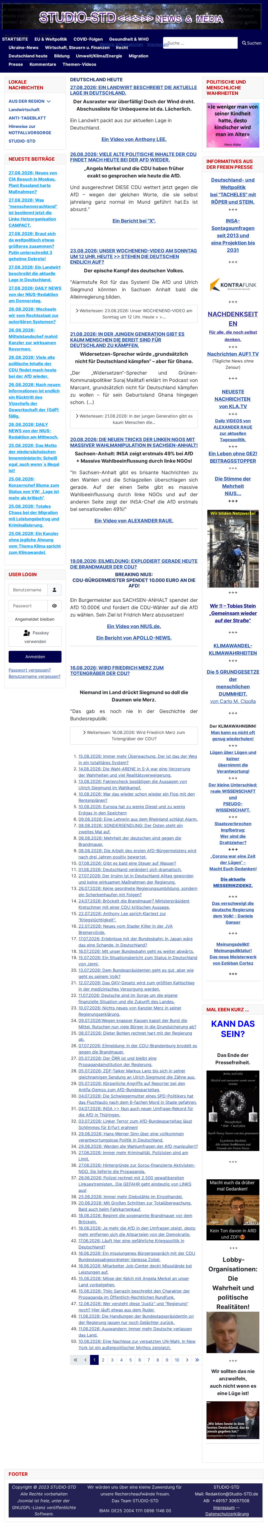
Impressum (224, 1507)
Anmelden (35, 656)
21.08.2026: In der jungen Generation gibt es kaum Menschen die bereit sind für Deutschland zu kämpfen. (127, 339)
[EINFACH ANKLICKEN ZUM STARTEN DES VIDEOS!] (232, 1111)
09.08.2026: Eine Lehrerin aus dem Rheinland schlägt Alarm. (138, 819)
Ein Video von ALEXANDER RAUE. (134, 521)
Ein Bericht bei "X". (134, 221)
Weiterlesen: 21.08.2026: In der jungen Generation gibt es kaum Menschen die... (135, 419)
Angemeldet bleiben (34, 619)
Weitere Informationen (121, 44)
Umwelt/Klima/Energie (99, 55)
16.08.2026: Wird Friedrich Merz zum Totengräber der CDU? (117, 670)
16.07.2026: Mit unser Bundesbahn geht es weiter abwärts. (136, 951)
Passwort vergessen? (30, 670)
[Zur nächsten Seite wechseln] (187, 1360)
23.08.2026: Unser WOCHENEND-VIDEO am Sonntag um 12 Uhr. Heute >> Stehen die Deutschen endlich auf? (133, 256)
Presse (16, 64)
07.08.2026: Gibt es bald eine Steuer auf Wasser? (127, 863)
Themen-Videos (79, 64)
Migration (138, 55)
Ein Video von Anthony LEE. (134, 139)
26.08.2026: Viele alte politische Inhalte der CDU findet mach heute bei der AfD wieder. (133, 157)
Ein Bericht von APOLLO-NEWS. (134, 638)
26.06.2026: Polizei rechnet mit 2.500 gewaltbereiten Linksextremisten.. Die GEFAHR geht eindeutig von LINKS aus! (135, 1184)
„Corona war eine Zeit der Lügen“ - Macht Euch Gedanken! (233, 862)
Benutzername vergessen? (34, 676)
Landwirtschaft (24, 109)
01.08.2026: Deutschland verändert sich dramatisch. (130, 869)
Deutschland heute (28, 55)
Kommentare (43, 64)
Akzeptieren (16, 35)
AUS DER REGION (26, 101)
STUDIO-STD (22, 141)
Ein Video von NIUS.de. (134, 626)
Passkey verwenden (36, 637)
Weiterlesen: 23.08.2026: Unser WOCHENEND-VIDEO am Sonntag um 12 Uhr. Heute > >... (135, 314)
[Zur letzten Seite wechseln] (197, 1360)
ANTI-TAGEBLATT (27, 118)
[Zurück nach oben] (259, 1514)
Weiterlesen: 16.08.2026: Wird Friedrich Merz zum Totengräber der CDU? (135, 735)
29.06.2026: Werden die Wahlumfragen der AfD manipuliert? (138, 1146)
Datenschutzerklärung (227, 1513)
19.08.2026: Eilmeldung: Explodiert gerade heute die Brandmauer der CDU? (134, 564)
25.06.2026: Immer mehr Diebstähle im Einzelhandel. (131, 1196)
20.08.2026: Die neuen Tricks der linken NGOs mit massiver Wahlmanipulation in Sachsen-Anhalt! (134, 442)
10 (177, 1360)
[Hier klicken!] (232, 284)
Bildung (62, 55)
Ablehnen (47, 35)
